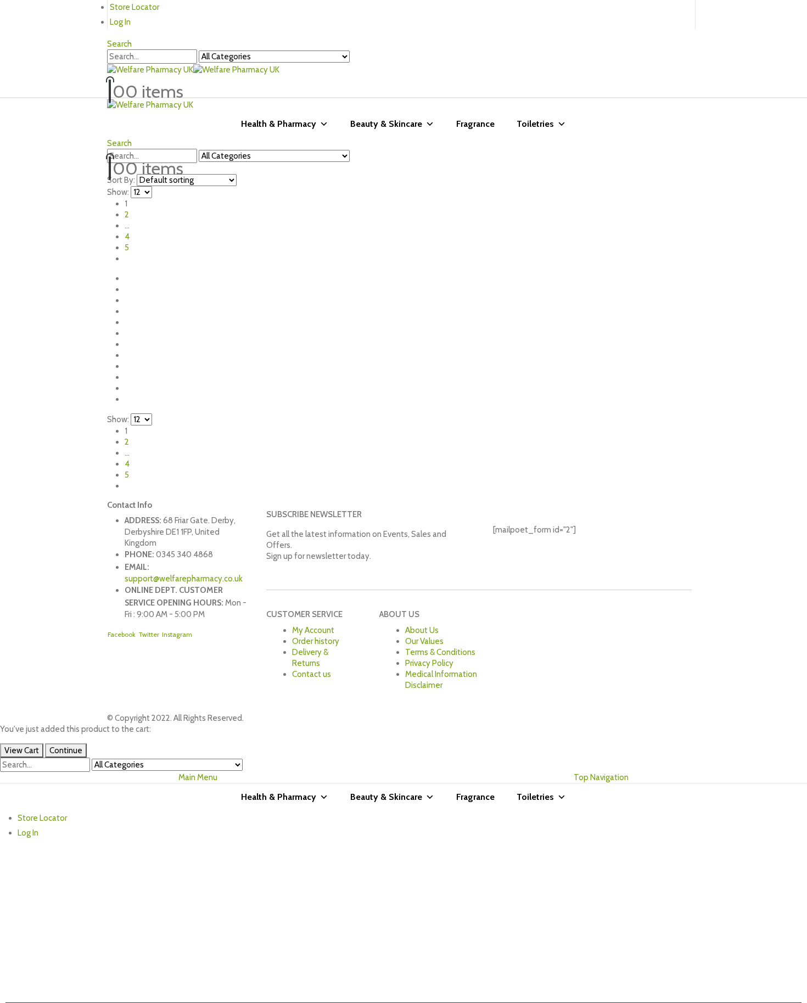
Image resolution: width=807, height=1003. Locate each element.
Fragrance (475, 124)
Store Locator (134, 7)
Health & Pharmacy (278, 124)
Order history (315, 641)
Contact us (311, 674)
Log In (120, 22)
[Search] (355, 57)
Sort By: (121, 180)
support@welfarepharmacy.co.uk (184, 579)
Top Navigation (601, 777)
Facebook (122, 634)
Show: (118, 192)
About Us (422, 630)
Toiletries (535, 124)
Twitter (148, 634)
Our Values (424, 641)
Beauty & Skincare (386, 124)
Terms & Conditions (440, 652)
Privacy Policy (429, 663)
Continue (65, 750)
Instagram (177, 634)
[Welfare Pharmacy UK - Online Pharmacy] (193, 69)
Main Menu (197, 777)
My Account (313, 630)
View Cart (21, 750)
